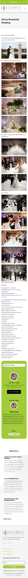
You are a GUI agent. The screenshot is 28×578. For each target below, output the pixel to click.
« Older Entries (7, 519)
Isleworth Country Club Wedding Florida (11, 499)
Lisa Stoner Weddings (16, 289)
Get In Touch (14, 392)
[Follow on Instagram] (15, 434)
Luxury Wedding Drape (11, 479)
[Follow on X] (12, 434)
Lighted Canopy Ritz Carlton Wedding (12, 457)
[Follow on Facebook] (10, 434)
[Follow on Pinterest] (18, 434)
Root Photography (12, 287)
